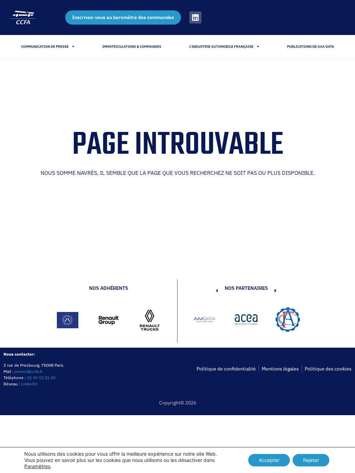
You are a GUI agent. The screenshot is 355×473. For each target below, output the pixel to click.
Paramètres (37, 466)
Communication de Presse (45, 46)
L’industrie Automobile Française (221, 46)
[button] (206, 320)
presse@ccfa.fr (29, 371)
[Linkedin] (195, 17)
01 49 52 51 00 (41, 377)
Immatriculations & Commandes (131, 46)
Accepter (269, 460)
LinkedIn (29, 383)
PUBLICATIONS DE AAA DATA (310, 46)
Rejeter (311, 460)
